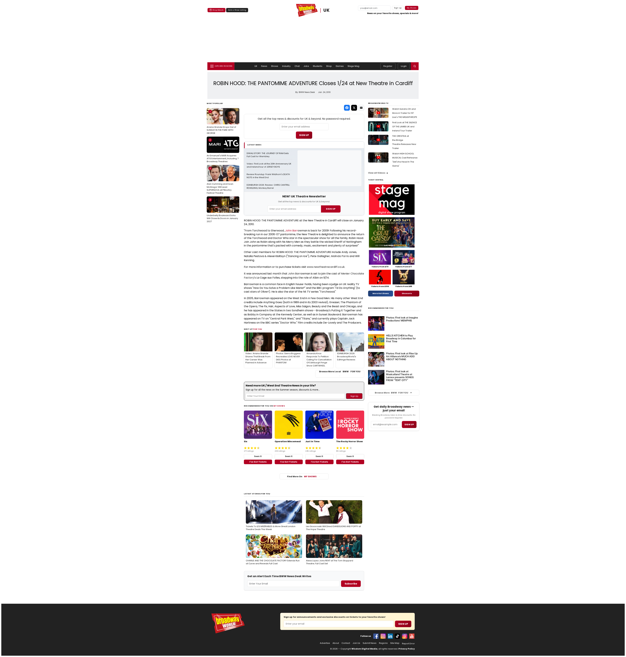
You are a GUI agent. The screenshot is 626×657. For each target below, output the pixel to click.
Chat (297, 66)
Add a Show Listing (237, 10)
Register (387, 66)
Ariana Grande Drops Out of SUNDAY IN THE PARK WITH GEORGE (221, 122)
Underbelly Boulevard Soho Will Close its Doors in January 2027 (222, 210)
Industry (286, 66)
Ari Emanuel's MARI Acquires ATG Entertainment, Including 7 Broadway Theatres (222, 151)
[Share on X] (354, 108)
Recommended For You (381, 308)
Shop (329, 66)
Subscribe (351, 583)
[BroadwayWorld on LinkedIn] (390, 636)
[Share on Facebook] (347, 108)
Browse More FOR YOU (391, 392)
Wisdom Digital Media (364, 648)
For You (257, 329)
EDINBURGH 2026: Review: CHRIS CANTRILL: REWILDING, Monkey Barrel (269, 187)
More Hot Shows (381, 293)
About (336, 643)
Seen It (258, 456)
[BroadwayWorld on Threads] (405, 636)
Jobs (306, 66)
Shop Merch (218, 10)
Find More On (302, 476)
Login (404, 66)
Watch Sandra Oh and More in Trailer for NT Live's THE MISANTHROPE (404, 113)
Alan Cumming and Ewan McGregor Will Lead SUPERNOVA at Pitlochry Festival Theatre (220, 180)
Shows (274, 66)
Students (317, 66)
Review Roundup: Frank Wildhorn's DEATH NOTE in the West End (268, 176)
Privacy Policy (406, 648)
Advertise (325, 643)
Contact (346, 643)
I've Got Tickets (258, 461)
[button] (415, 66)
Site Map (394, 643)
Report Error (408, 643)
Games (340, 66)
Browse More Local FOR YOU (339, 371)
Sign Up (304, 135)
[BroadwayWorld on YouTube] (412, 636)
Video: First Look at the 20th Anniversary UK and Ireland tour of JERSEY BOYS (269, 165)
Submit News (369, 643)
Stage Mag (353, 66)
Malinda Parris (340, 256)
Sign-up (398, 8)
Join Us (356, 643)
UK (326, 10)
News (264, 66)
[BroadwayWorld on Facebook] (376, 636)
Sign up (409, 424)
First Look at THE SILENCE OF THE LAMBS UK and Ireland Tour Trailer (404, 126)
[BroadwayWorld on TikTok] (397, 636)
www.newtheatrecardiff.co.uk (326, 267)
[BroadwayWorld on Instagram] (383, 636)
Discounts (407, 293)
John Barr (291, 230)
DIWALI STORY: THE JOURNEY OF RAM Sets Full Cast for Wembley (268, 155)
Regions (383, 643)
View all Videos (376, 172)
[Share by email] (361, 108)
